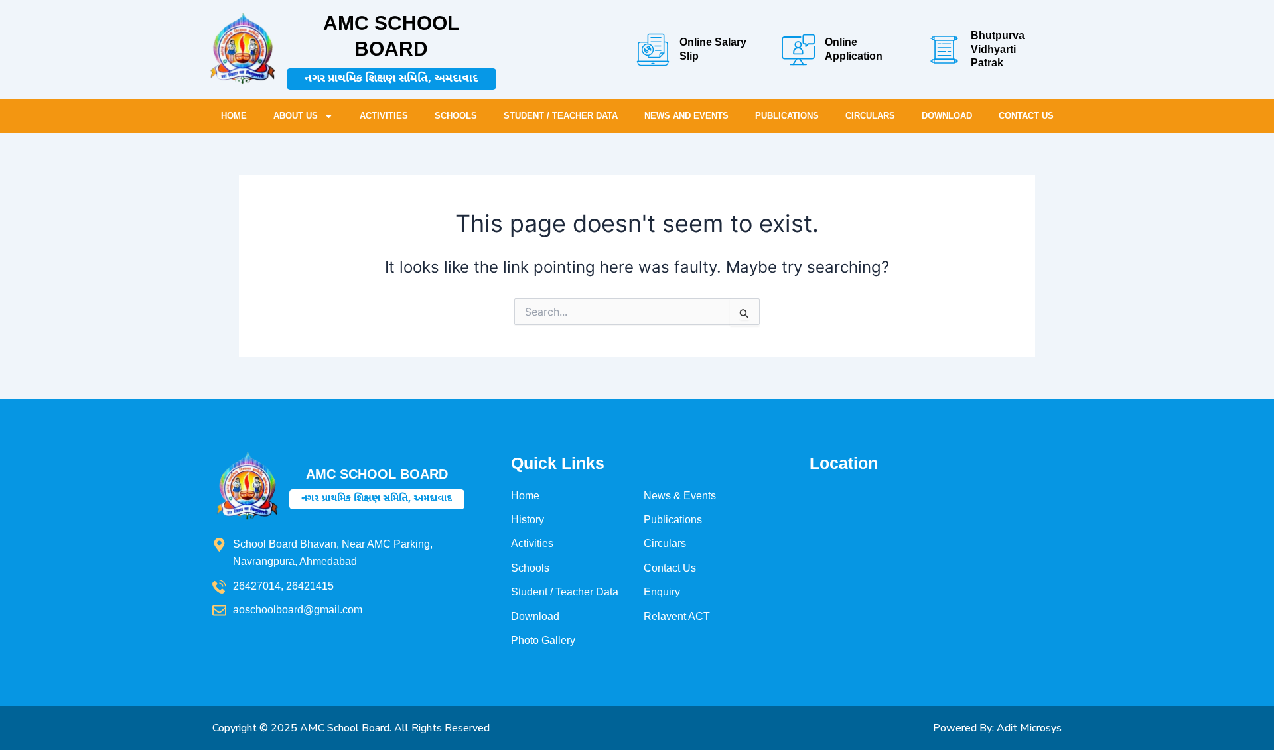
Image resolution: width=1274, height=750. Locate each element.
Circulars (870, 116)
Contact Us (1026, 116)
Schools (456, 116)
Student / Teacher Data (561, 116)
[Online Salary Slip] (653, 49)
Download (947, 116)
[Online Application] (798, 49)
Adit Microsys (1029, 728)
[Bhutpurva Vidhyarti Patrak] (944, 49)
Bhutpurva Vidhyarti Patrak (998, 49)
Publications (787, 116)
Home (234, 116)
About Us (295, 116)
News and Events (686, 116)
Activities (384, 116)
